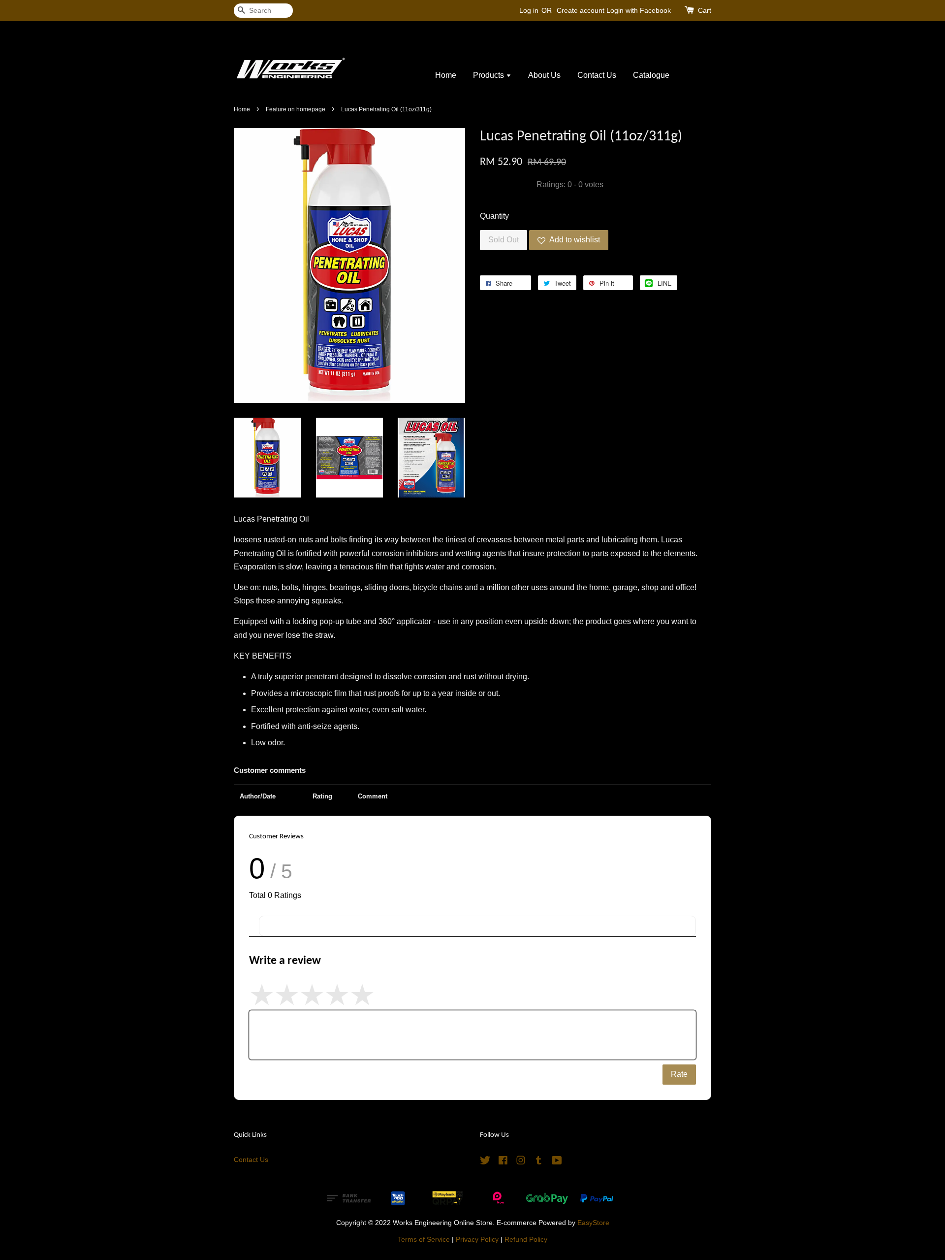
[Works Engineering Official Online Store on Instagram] (520, 1162)
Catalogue (651, 75)
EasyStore (593, 1223)
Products (489, 75)
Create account (580, 10)
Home (445, 75)
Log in (528, 10)
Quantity (494, 216)
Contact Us (596, 75)
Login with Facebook (638, 10)
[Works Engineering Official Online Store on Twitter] (485, 1162)
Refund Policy (525, 1239)
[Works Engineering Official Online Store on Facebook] (503, 1162)
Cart (704, 10)
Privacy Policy (477, 1239)
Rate (679, 1074)
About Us (544, 75)
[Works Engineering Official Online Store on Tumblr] (538, 1162)
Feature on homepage (295, 109)
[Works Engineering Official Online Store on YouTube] (557, 1162)
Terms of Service (424, 1239)
